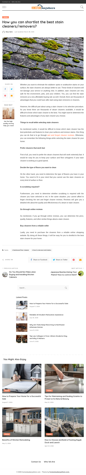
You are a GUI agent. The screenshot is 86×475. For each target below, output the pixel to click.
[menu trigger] (5, 7)
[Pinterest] (5, 95)
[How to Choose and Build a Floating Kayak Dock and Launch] (64, 422)
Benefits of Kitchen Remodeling (16, 440)
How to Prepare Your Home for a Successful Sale (49, 304)
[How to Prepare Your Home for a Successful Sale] (21, 305)
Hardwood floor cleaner (21, 250)
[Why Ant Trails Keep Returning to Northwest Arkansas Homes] (21, 327)
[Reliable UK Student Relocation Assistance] (21, 316)
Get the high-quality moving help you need (8, 123)
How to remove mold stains (42, 250)
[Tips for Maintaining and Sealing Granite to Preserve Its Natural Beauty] (64, 378)
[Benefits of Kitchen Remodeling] (21, 422)
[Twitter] (11, 89)
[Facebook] (5, 89)
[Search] (81, 7)
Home (6, 17)
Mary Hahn (9, 32)
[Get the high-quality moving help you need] (8, 113)
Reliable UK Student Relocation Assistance (46, 315)
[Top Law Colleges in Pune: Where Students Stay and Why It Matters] (21, 339)
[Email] (11, 95)
